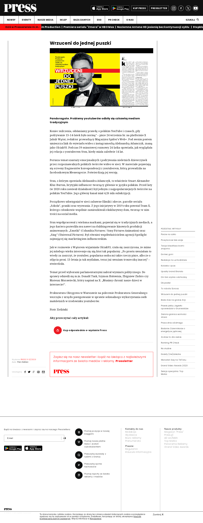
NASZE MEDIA (45, 19)
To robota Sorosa (170, 288)
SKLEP (63, 19)
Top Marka (170, 440)
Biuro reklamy (133, 437)
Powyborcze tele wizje (172, 240)
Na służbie (166, 348)
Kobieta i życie (168, 265)
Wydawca (131, 434)
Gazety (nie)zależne (171, 354)
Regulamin (131, 449)
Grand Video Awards (176, 447)
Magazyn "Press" (174, 431)
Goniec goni (167, 254)
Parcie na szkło (168, 234)
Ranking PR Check (170, 342)
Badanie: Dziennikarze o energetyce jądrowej (173, 330)
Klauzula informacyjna (138, 452)
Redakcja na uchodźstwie (174, 260)
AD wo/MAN (170, 437)
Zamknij (158, 514)
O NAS (130, 19)
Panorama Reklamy (175, 444)
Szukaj (190, 19)
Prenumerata (133, 440)
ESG (99, 19)
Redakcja (130, 431)
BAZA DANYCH (81, 19)
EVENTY (26, 19)
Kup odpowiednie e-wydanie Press (85, 330)
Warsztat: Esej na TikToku (173, 359)
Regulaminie (96, 519)
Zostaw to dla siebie (171, 337)
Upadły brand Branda (172, 271)
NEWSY (11, 19)
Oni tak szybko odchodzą (174, 277)
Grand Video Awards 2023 (174, 365)
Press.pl (168, 434)
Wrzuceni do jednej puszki (174, 294)
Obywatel (166, 282)
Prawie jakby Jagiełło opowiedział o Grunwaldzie (174, 307)
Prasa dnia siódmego (172, 322)
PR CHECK (114, 19)
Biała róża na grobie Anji (173, 300)
